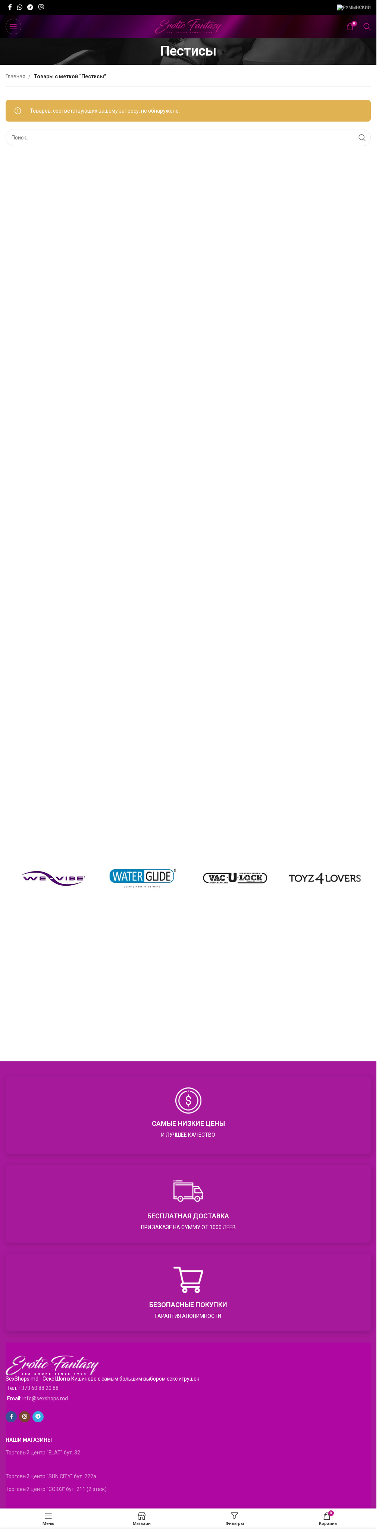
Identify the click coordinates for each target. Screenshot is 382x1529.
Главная (15, 76)
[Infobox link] (188, 1115)
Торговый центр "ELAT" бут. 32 (43, 1453)
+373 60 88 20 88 (38, 1388)
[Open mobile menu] (13, 26)
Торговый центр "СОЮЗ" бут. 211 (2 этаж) (56, 1489)
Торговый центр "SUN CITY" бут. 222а (51, 1476)
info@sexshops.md (45, 1398)
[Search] (367, 26)
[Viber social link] (41, 7)
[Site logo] (188, 26)
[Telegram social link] (30, 7)
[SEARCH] (362, 137)
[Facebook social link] (10, 7)
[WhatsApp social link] (20, 7)
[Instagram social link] (24, 1416)
